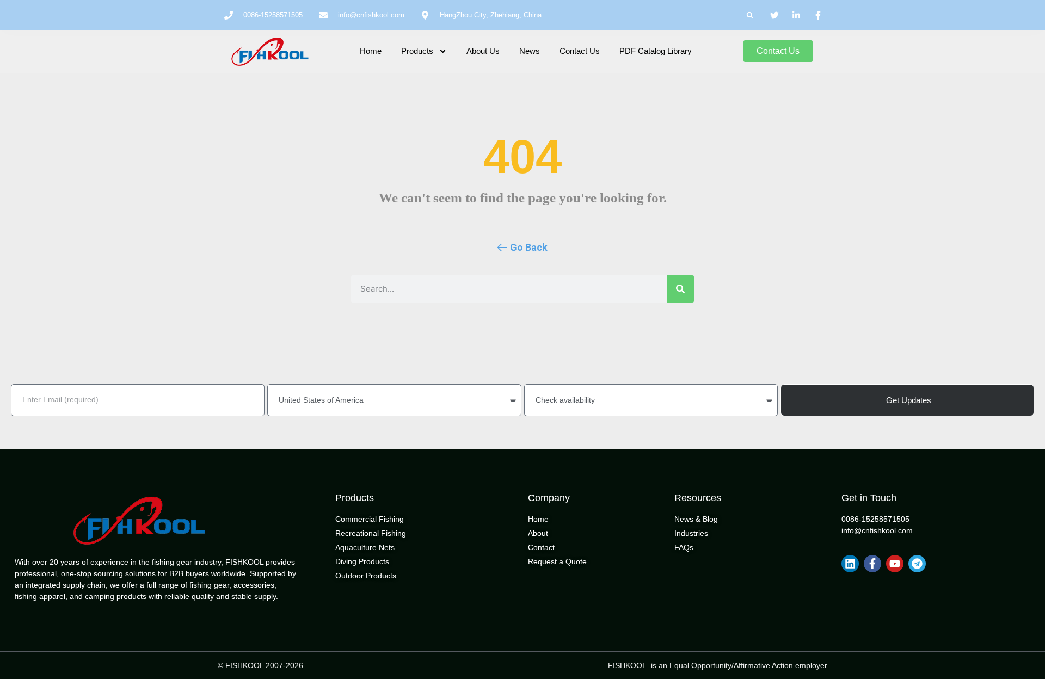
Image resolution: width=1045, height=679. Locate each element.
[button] (749, 15)
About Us (483, 50)
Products (417, 50)
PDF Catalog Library (655, 50)
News (529, 50)
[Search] (680, 289)
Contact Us (580, 50)
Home (371, 50)
